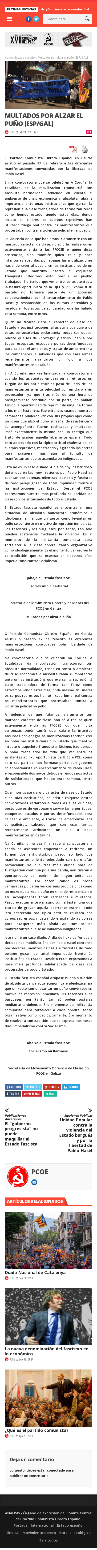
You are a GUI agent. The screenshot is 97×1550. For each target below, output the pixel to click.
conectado (56, 1470)
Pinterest (33, 1094)
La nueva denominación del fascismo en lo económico (47, 1351)
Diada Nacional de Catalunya (35, 1272)
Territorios (48, 1540)
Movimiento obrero (39, 1532)
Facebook (15, 1087)
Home (9, 58)
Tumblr (14, 1094)
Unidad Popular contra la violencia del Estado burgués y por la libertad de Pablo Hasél (75, 1133)
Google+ (54, 1087)
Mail (52, 1094)
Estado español (25, 58)
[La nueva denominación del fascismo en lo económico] (48, 1316)
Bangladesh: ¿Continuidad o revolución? (44, 9)
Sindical (12, 1532)
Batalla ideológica (75, 1532)
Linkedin (73, 1087)
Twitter (35, 1087)
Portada (21, 1525)
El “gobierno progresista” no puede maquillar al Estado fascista (21, 1130)
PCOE (12, 132)
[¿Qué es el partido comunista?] (48, 1398)
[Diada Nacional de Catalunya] (48, 1240)
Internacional (42, 1525)
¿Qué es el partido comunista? (37, 1430)
